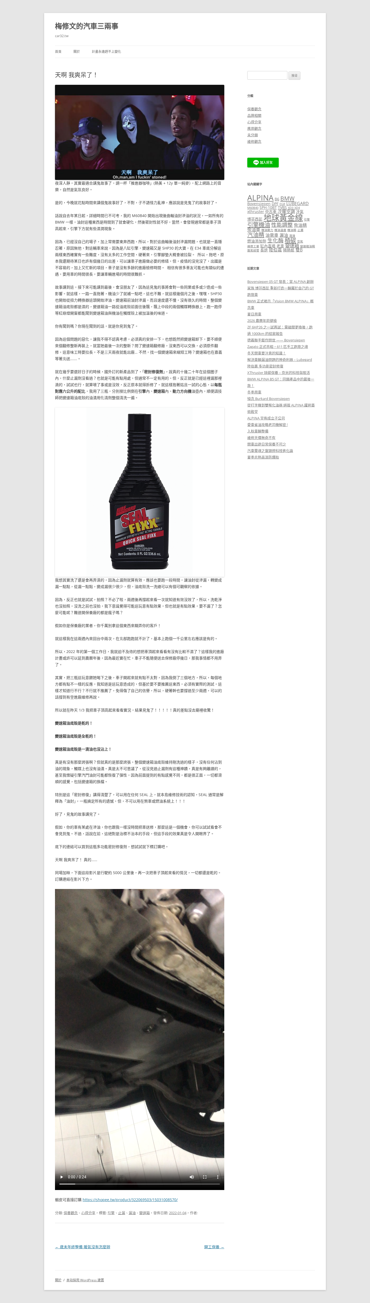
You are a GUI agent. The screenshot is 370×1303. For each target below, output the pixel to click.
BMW (287, 198)
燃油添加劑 (256, 241)
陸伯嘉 (275, 250)
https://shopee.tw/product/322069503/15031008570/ (130, 1199)
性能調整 (282, 224)
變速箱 (144, 1212)
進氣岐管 (253, 250)
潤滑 (292, 236)
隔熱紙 (288, 250)
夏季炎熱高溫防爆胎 (263, 457)
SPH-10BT (268, 207)
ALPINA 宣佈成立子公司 (266, 418)
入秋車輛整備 (257, 431)
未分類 (252, 134)
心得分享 (88, 1212)
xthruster (255, 211)
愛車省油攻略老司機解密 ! (267, 424)
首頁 (58, 51)
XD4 (297, 208)
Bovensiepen (259, 203)
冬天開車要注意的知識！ (266, 353)
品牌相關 (254, 115)
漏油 (132, 1212)
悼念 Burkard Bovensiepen (268, 398)
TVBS (282, 207)
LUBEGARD (297, 203)
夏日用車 (254, 314)
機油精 (291, 230)
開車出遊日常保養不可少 (266, 444)
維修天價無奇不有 (261, 437)
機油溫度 (280, 230)
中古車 (271, 211)
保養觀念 (71, 1212)
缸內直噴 (267, 245)
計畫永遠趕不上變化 (106, 51)
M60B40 (252, 208)
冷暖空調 (286, 211)
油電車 (271, 235)
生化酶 (275, 240)
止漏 (121, 1212)
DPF (275, 203)
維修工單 (253, 246)
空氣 (300, 241)
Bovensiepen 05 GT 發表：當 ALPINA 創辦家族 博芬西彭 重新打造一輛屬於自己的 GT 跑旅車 (280, 288)
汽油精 (255, 234)
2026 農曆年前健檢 (262, 320)
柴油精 (300, 225)
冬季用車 (254, 392)
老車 (280, 245)
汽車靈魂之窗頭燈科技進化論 (270, 450)
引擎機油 (258, 224)
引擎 (111, 1212)
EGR (282, 204)
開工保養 (214, 1246)
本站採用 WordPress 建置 (85, 1280)
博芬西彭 (254, 219)
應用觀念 (254, 128)
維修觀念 (254, 141)
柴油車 (253, 229)
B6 (277, 199)
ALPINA (260, 198)
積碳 (290, 240)
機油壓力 (267, 230)
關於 (76, 51)
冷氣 (300, 211)
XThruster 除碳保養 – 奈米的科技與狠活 (278, 372)
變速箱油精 (307, 246)
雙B (299, 250)
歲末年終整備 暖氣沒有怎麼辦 (82, 1246)
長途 (264, 250)
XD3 (290, 208)
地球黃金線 (283, 217)
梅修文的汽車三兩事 (86, 26)
